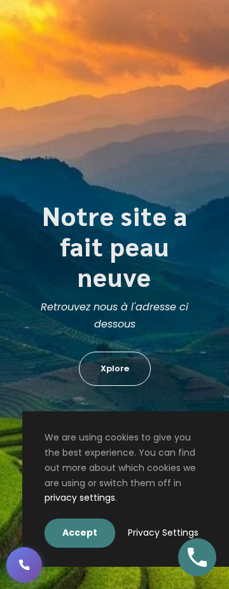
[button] (24, 565)
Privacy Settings (163, 532)
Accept (79, 532)
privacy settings (80, 497)
